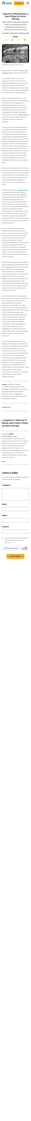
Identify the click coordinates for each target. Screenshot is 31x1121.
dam (3, 249)
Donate (19, 3)
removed (9, 267)
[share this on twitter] (6, 40)
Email (5, 515)
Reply (3, 461)
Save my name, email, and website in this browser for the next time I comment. (17, 540)
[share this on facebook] (19, 40)
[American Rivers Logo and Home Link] (7, 3)
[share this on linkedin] (25, 40)
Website (5, 527)
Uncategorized (6, 407)
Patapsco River (23, 190)
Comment (6, 485)
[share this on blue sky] (12, 40)
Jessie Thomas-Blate (11, 33)
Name (5, 504)
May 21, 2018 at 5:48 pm (10, 436)
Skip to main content (9, 5)
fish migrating (24, 114)
